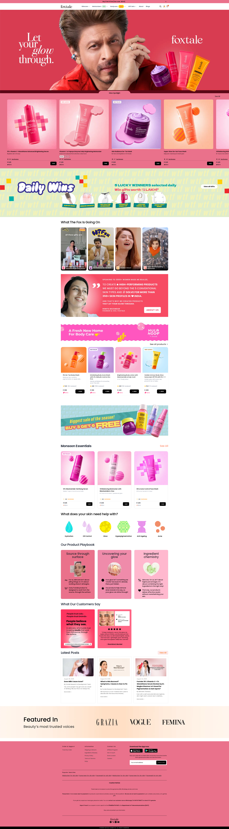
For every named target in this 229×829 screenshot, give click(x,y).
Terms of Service (90, 758)
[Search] (160, 6)
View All (162, 652)
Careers (109, 758)
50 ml (61, 156)
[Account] (164, 6)
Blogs (148, 6)
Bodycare (114, 6)
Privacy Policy (89, 756)
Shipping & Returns (90, 750)
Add (53, 163)
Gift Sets (131, 6)
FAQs (86, 761)
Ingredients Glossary (91, 753)
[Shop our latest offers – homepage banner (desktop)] (114, 295)
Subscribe (161, 762)
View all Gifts (209, 186)
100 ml (67, 156)
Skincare (85, 6)
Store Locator (111, 756)
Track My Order (67, 750)
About (141, 6)
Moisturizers (96, 6)
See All (164, 446)
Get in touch (111, 753)
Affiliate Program (112, 750)
